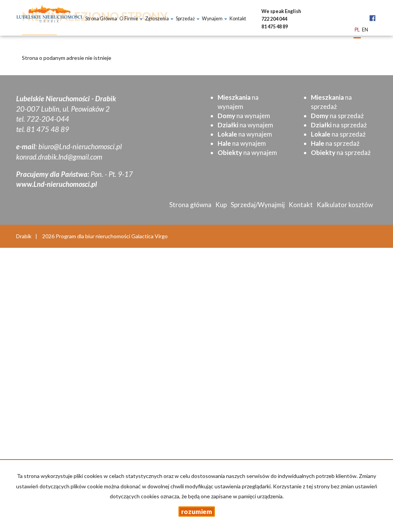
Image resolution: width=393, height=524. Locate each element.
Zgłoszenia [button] (157, 18)
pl (357, 30)
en (365, 30)
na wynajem (244, 116)
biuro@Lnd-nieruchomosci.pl (80, 146)
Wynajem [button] (212, 18)
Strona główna (101, 18)
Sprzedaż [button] (186, 18)
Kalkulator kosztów (345, 205)
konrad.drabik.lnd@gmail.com (59, 157)
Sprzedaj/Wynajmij (258, 205)
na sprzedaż (337, 116)
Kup (221, 205)
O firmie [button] (129, 18)
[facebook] (372, 14)
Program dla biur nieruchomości (93, 236)
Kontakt (238, 18)
